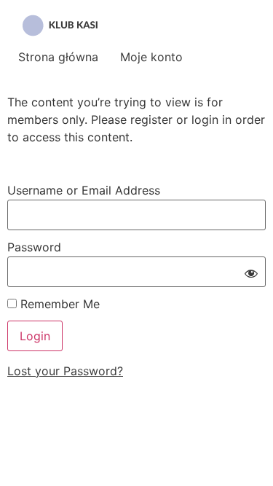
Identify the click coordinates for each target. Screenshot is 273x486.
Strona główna (58, 57)
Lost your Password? (65, 371)
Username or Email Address (83, 190)
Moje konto (151, 57)
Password (34, 247)
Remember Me (58, 304)
